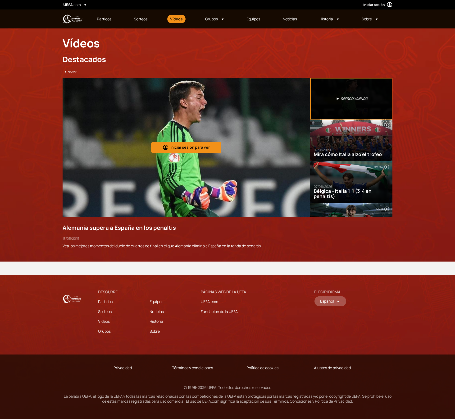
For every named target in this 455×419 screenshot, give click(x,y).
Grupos (104, 331)
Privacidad (123, 367)
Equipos (156, 301)
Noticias (157, 311)
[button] (214, 18)
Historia (156, 321)
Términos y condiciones (192, 367)
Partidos (105, 301)
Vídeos (104, 321)
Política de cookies (262, 367)
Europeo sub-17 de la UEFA (72, 18)
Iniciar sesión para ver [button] (190, 147)
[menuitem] (109, 18)
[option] (351, 99)
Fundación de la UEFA (219, 311)
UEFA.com (209, 301)
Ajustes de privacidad (332, 367)
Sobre (155, 331)
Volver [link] (72, 72)
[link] (104, 18)
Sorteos (105, 311)
